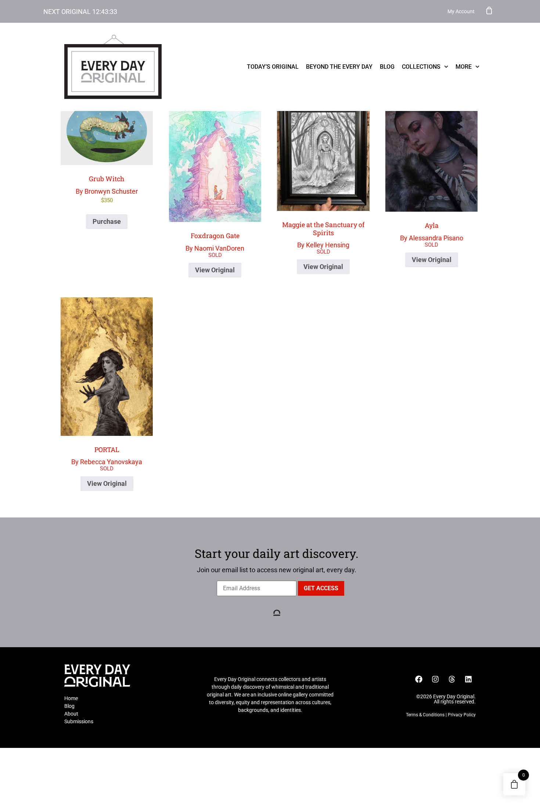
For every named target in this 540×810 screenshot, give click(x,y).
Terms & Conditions (425, 714)
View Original (215, 270)
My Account (461, 11)
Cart (489, 10)
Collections (421, 66)
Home (71, 698)
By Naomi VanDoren (215, 241)
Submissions (78, 721)
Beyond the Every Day (339, 66)
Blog (387, 66)
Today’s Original (273, 66)
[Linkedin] (468, 679)
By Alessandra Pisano (431, 231)
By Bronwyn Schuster (107, 189)
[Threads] (451, 679)
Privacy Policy (462, 714)
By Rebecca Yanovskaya (106, 455)
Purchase (107, 221)
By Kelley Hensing (323, 234)
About (71, 714)
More (464, 66)
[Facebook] (418, 679)
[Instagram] (435, 679)
